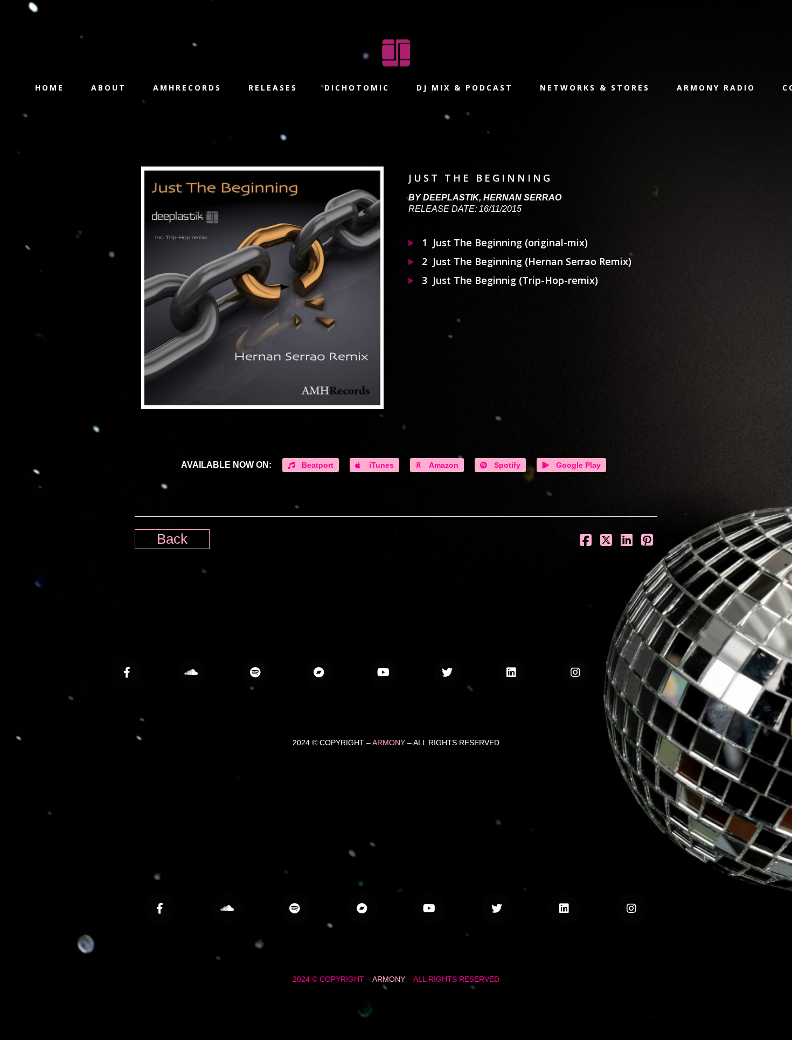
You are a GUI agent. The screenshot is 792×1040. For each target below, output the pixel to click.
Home (49, 87)
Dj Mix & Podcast (464, 87)
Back (172, 539)
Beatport (317, 465)
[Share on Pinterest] (647, 540)
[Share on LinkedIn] (626, 540)
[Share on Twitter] (606, 540)
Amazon (442, 465)
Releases (272, 87)
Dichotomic (357, 87)
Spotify (506, 465)
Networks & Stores (595, 87)
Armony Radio (716, 87)
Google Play (577, 465)
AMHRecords (187, 87)
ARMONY (388, 742)
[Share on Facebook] (585, 540)
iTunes (380, 465)
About (108, 87)
